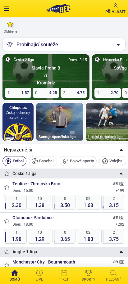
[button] (64, 150)
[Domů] (58, 8)
